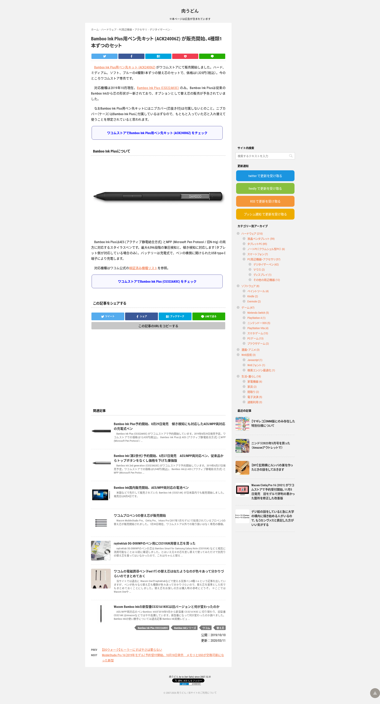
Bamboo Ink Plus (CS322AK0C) (158, 87)
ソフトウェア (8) (250, 286)
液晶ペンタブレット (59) (261, 239)
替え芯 (220, 628)
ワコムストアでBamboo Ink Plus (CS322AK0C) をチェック (157, 281)
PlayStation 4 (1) (256, 318)
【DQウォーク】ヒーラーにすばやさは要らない (132, 649)
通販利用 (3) (254, 402)
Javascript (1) (254, 360)
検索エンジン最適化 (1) (261, 370)
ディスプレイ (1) (262, 275)
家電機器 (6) (254, 381)
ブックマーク (177, 316)
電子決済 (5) (254, 397)
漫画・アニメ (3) (250, 350)
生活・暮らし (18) (251, 376)
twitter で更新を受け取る (265, 175)
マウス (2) (259, 269)
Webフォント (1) (256, 365)
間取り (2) (253, 392)
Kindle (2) (252, 296)
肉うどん (190, 10)
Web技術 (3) (248, 355)
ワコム (206, 628)
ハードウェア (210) (252, 233)
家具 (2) (251, 386)
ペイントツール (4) (258, 291)
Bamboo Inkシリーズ (185, 628)
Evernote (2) (254, 301)
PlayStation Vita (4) (257, 328)
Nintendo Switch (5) (258, 313)
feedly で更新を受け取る (265, 188)
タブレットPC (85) (257, 244)
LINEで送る (211, 316)
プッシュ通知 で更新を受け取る (265, 214)
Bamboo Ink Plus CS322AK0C (153, 628)
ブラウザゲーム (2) (258, 343)
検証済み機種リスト (143, 267)
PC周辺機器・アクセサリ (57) (263, 259)
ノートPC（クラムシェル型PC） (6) (266, 249)
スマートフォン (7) (257, 254)
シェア (143, 316)
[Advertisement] (265, 82)
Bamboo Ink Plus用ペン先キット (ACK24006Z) (124, 67)
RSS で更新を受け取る (265, 201)
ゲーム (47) (247, 307)
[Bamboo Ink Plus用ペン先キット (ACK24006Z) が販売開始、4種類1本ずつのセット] (158, 56)
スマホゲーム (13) (257, 333)
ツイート (110, 316)
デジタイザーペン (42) (266, 264)
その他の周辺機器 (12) (266, 280)
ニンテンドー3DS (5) (258, 323)
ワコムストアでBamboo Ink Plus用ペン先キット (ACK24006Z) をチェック (157, 132)
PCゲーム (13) (255, 338)
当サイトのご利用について (202, 693)
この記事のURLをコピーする (158, 325)
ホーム (95, 29)
